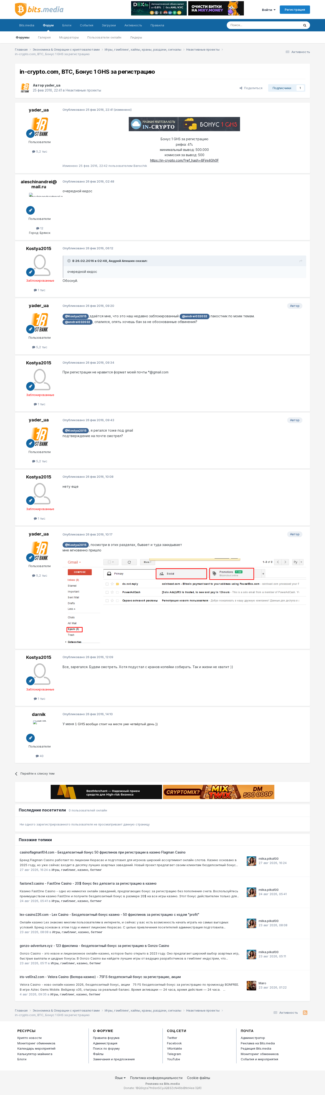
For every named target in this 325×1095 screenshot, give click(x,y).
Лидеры (136, 37)
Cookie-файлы (198, 1078)
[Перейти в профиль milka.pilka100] (251, 861)
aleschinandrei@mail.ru (39, 184)
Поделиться (252, 88)
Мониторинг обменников (36, 1043)
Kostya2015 (38, 248)
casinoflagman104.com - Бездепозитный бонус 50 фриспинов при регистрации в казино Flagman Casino (103, 852)
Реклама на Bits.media (258, 1043)
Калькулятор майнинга (34, 1054)
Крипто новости (29, 1038)
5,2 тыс (41, 151)
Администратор (253, 1038)
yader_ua (52, 85)
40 (41, 756)
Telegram (174, 1054)
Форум (48, 25)
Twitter (172, 1038)
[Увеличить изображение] (184, 601)
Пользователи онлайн (104, 37)
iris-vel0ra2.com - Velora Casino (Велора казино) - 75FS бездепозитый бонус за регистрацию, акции (100, 977)
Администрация (105, 1043)
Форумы (23, 37)
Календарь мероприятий (36, 1048)
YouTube (173, 1059)
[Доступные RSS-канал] (305, 1012)
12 (41, 228)
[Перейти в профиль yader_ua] (25, 88)
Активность (133, 25)
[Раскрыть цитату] (69, 261)
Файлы (98, 1054)
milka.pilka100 (269, 858)
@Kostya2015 (75, 316)
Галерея (44, 37)
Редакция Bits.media (256, 1048)
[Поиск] (305, 25)
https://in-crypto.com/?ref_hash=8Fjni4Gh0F (184, 160)
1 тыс (41, 290)
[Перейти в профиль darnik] (39, 731)
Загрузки (109, 25)
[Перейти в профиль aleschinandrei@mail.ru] (39, 203)
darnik (38, 714)
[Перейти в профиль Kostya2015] (39, 265)
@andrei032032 (194, 316)
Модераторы (69, 37)
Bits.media (26, 25)
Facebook (174, 1043)
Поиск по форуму (106, 1048)
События (86, 25)
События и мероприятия (259, 1059)
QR (198, 1088)
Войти (268, 10)
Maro (262, 983)
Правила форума (106, 1038)
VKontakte (174, 1048)
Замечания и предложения (114, 1059)
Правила (157, 25)
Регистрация (295, 9)
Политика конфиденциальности (156, 1078)
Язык (119, 1078)
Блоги (66, 25)
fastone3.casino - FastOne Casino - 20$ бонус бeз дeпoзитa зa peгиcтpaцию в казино (88, 883)
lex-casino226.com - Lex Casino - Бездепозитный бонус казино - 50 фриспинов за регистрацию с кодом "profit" (109, 915)
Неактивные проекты (83, 90)
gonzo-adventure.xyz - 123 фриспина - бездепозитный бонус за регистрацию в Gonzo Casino (94, 946)
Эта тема (287, 25)
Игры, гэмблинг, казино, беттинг (77, 870)
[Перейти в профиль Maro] (251, 985)
